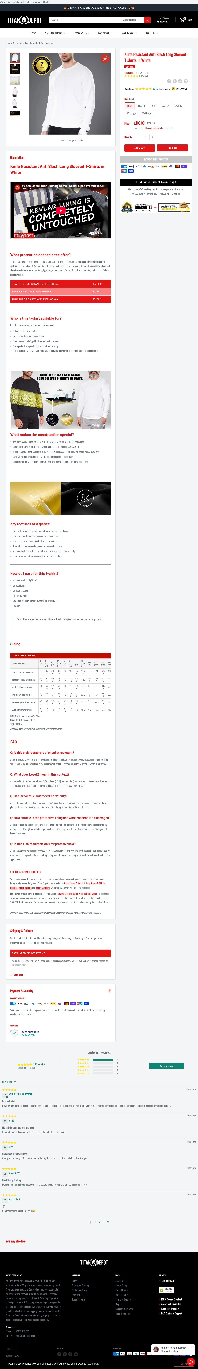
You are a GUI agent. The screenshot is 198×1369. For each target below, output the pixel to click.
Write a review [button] (166, 1066)
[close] (194, 7)
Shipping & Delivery (124, 1309)
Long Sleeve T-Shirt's (95, 883)
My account (162, 21)
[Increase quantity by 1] (153, 137)
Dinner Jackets (25, 887)
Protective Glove (79, 1290)
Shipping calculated (153, 127)
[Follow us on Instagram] (65, 1354)
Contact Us (150, 33)
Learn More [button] (93, 1363)
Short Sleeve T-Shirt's (73, 883)
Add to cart (139, 148)
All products (17, 42)
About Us (119, 1281)
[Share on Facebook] (169, 81)
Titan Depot (129, 72)
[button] (131, 76)
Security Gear (127, 33)
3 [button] (99, 1222)
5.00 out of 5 (39, 1064)
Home (33, 33)
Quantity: (128, 137)
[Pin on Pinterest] (175, 81)
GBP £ (9, 1348)
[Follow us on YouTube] (76, 1354)
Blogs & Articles (122, 1313)
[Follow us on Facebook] (59, 1354)
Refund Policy (121, 1290)
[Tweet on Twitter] (180, 81)
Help (117, 1304)
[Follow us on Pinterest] (70, 1354)
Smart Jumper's (43, 887)
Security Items (78, 1299)
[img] (9, 1089)
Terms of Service (123, 1299)
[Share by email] (186, 81)
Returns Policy (121, 1295)
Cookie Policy (121, 1285)
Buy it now (172, 148)
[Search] (147, 20)
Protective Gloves (81, 33)
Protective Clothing (53, 33)
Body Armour (104, 33)
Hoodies (13, 887)
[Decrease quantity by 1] (137, 137)
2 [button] (95, 1222)
